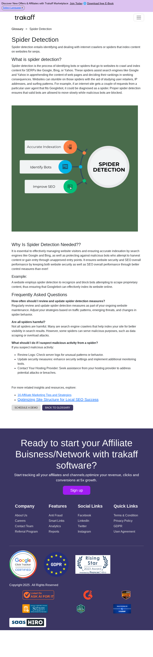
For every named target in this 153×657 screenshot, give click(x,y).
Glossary (17, 29)
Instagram (84, 531)
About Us (21, 515)
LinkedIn (83, 520)
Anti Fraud (56, 515)
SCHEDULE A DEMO (26, 407)
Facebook (84, 515)
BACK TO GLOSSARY (57, 407)
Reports (54, 531)
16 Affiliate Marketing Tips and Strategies (44, 395)
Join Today (76, 3)
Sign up (76, 490)
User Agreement (124, 531)
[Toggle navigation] (139, 17)
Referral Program (26, 531)
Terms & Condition (126, 515)
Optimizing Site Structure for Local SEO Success (58, 400)
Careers (20, 520)
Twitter (82, 526)
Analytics (55, 526)
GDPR (118, 526)
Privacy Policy (123, 520)
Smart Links (56, 520)
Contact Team (24, 526)
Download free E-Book (100, 3)
